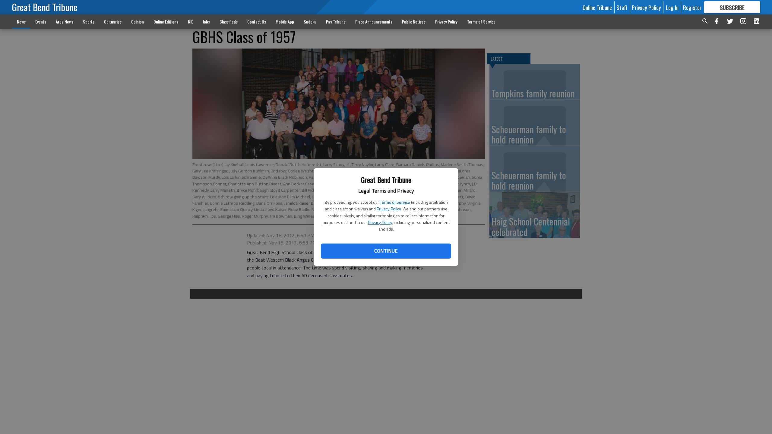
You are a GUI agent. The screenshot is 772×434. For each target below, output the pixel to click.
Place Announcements (373, 21)
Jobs (206, 21)
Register (692, 7)
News (21, 21)
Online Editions (165, 21)
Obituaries (113, 21)
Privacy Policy (389, 209)
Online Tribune (597, 7)
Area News (64, 21)
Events (40, 21)
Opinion (137, 21)
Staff (621, 7)
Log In (672, 7)
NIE (190, 21)
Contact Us (256, 21)
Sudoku (310, 21)
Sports (88, 21)
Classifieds (229, 21)
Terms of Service (395, 202)
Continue (385, 250)
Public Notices (414, 21)
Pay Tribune (336, 21)
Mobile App (285, 21)
